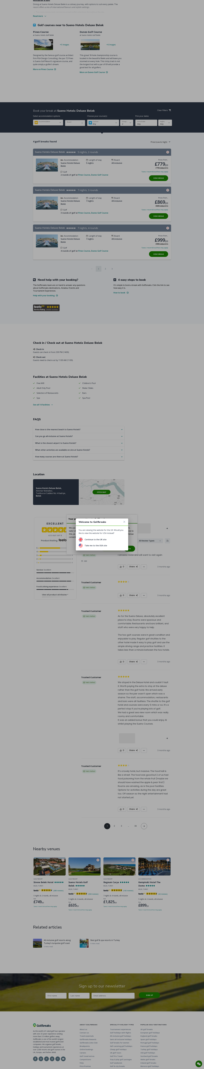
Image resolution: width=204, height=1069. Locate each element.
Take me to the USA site (96, 545)
